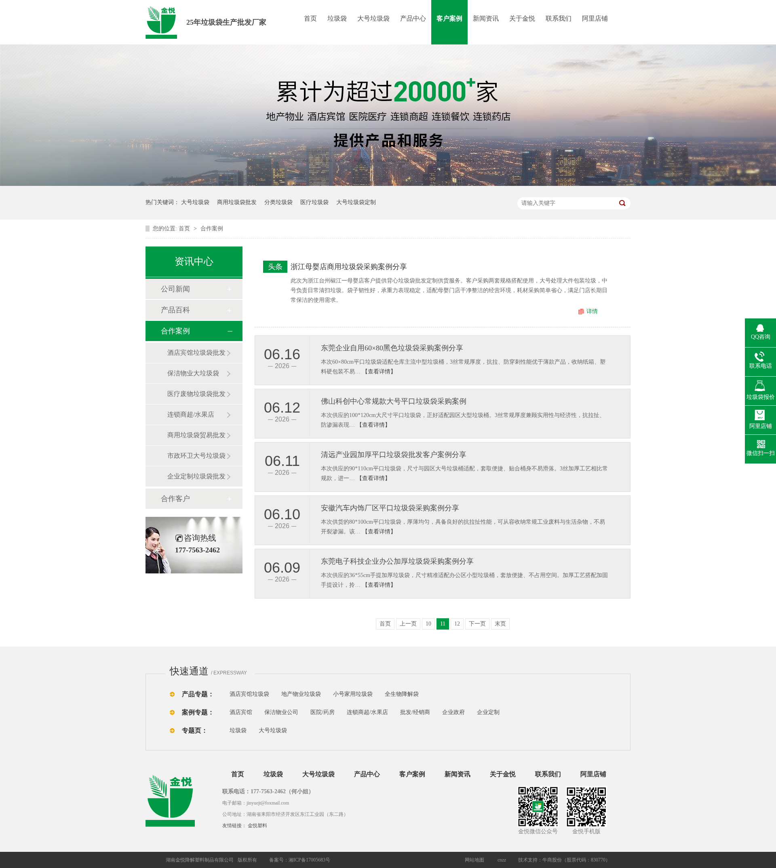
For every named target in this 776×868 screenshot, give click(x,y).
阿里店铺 (595, 18)
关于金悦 (522, 18)
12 (457, 624)
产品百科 (175, 310)
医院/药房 (322, 712)
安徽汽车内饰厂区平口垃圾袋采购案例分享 (390, 508)
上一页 (408, 624)
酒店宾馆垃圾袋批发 (196, 352)
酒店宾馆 (241, 712)
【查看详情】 (379, 372)
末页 (500, 624)
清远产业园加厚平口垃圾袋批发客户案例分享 (393, 455)
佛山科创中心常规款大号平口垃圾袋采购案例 (393, 401)
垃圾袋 (337, 18)
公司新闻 (175, 289)
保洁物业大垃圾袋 (193, 373)
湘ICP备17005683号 (309, 860)
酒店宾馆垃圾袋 (249, 694)
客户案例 (449, 18)
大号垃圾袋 (373, 18)
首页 (310, 18)
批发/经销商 (415, 712)
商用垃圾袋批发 (237, 202)
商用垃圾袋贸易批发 (196, 435)
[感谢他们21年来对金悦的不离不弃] (388, 184)
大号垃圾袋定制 (356, 202)
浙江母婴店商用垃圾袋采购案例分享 (349, 267)
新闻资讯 (486, 18)
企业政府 (453, 712)
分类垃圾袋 (278, 202)
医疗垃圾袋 (314, 202)
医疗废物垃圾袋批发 (196, 393)
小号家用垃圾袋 (353, 694)
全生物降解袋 (402, 694)
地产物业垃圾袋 (301, 694)
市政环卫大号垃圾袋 (196, 455)
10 (428, 624)
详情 (592, 311)
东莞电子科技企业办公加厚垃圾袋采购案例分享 (397, 561)
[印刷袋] (447, 694)
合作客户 (175, 499)
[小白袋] (432, 694)
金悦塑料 (257, 825)
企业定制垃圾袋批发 (196, 476)
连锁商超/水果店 (190, 414)
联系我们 (558, 18)
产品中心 (413, 18)
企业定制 (488, 712)
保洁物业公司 (281, 712)
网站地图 (474, 860)
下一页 (477, 624)
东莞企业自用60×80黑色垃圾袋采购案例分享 (392, 348)
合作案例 (211, 228)
